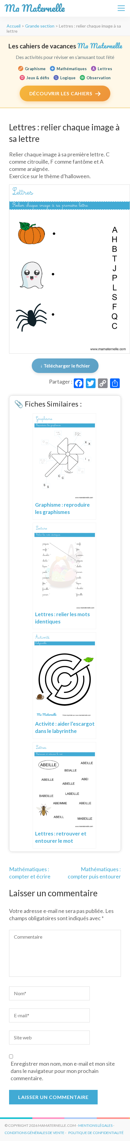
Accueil (14, 25)
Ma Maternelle (35, 8)
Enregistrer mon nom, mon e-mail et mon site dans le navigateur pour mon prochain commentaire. (63, 1070)
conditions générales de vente (34, 1132)
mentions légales (95, 1125)
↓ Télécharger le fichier (65, 365)
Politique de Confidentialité (96, 1132)
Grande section (39, 25)
